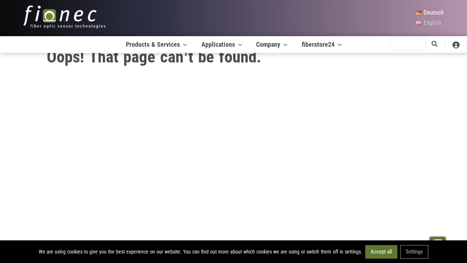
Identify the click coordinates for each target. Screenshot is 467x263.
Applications (218, 44)
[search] (434, 44)
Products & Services (153, 44)
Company (268, 44)
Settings (414, 251)
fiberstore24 (318, 44)
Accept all (381, 251)
